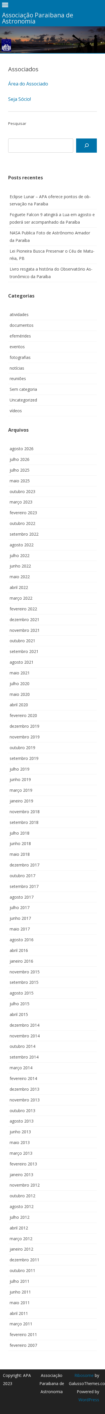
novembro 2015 (25, 972)
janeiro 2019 (21, 801)
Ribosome (84, 1375)
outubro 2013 (22, 1110)
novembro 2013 (25, 1100)
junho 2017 (20, 918)
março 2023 (21, 502)
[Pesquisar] (86, 145)
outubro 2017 (22, 875)
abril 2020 (19, 704)
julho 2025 (19, 470)
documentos (22, 325)
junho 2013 (20, 1131)
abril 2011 (19, 1313)
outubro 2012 (22, 1195)
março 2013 (21, 1153)
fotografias (20, 357)
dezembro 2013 (24, 1089)
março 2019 (21, 790)
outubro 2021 (22, 640)
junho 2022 (20, 566)
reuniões (18, 378)
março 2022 (21, 598)
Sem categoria (23, 389)
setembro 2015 (24, 982)
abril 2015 (19, 1014)
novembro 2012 (25, 1185)
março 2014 (21, 1067)
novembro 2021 (25, 630)
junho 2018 (20, 843)
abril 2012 (19, 1228)
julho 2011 (19, 1281)
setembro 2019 (24, 758)
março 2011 (21, 1324)
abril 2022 (19, 587)
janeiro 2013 (21, 1174)
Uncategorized (23, 400)
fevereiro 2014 (23, 1078)
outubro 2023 (22, 491)
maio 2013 (20, 1142)
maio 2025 (20, 481)
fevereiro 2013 (23, 1164)
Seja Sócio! (19, 99)
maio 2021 (20, 673)
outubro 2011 (22, 1270)
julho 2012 (19, 1217)
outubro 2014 (22, 1046)
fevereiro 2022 (23, 609)
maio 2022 (20, 576)
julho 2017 (19, 907)
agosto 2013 (22, 1121)
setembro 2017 (24, 886)
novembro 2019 (25, 737)
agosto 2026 (22, 448)
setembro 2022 (24, 534)
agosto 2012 (22, 1206)
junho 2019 (20, 779)
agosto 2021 (22, 662)
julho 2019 (19, 769)
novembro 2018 (25, 811)
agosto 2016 (22, 939)
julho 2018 (19, 833)
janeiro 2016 (21, 961)
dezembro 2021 (24, 619)
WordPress (88, 1399)
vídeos (16, 410)
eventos (17, 346)
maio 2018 (20, 854)
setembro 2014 (24, 1057)
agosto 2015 (22, 993)
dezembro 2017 (24, 865)
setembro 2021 (24, 651)
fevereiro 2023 (23, 512)
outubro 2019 (22, 747)
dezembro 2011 (24, 1259)
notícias (17, 368)
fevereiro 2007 (23, 1345)
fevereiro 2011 (23, 1334)
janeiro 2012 (21, 1249)
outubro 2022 (22, 523)
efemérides (20, 336)
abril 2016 (19, 950)
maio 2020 (20, 694)
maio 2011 (20, 1302)
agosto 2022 (22, 545)
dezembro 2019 (24, 726)
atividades (19, 314)
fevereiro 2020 (23, 715)
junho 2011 (20, 1292)
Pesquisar (17, 123)
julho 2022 (19, 555)
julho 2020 (19, 683)
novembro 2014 (25, 1036)
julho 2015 (19, 1003)
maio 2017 (20, 929)
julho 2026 (19, 459)
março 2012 (21, 1238)
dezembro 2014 (24, 1025)
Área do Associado (28, 84)
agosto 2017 (22, 897)
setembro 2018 (24, 822)
